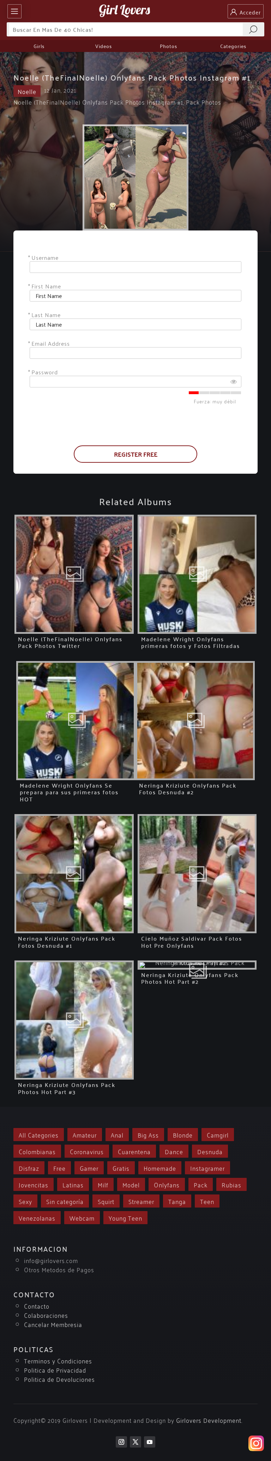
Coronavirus (87, 1151)
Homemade (160, 1167)
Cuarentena (134, 1151)
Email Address (50, 343)
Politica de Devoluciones (59, 1378)
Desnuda (210, 1151)
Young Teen (125, 1217)
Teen (207, 1201)
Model (131, 1184)
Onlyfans (167, 1184)
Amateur (85, 1134)
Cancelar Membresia (53, 1324)
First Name (46, 286)
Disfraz (29, 1167)
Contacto (36, 1305)
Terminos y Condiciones (58, 1360)
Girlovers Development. (209, 1419)
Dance (174, 1151)
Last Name (46, 315)
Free (59, 1167)
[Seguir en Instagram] (121, 1442)
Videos (103, 46)
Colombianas (37, 1151)
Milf (103, 1184)
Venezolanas (37, 1217)
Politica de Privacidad (55, 1369)
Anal (117, 1134)
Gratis (121, 1167)
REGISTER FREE (135, 454)
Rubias (231, 1184)
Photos (168, 46)
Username (45, 257)
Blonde (183, 1134)
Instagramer (207, 1167)
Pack (200, 1184)
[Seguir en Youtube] (149, 1442)
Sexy (25, 1201)
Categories (233, 46)
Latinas (73, 1184)
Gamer (89, 1167)
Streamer (141, 1201)
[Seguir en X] (135, 1442)
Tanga (177, 1201)
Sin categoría (65, 1201)
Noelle (27, 91)
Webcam (82, 1217)
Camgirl (218, 1134)
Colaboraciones (46, 1314)
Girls (39, 46)
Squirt (106, 1201)
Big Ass (148, 1134)
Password (44, 372)
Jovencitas (33, 1184)
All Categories (39, 1134)
